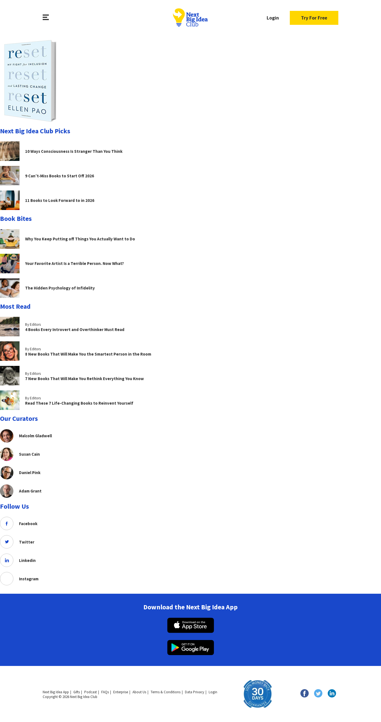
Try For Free (314, 18)
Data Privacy (194, 692)
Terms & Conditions (165, 692)
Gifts (76, 692)
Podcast (90, 692)
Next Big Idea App (56, 692)
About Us (139, 692)
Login (273, 18)
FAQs (105, 692)
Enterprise (120, 692)
